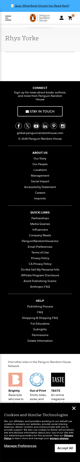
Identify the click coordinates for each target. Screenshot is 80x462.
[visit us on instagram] (62, 126)
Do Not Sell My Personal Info (40, 270)
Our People (40, 164)
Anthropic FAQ (40, 287)
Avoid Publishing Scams (40, 281)
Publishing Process (40, 306)
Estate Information (40, 341)
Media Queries (40, 224)
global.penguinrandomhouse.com (40, 133)
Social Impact (40, 181)
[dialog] (40, 432)
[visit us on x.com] (27, 126)
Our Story (40, 158)
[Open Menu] (8, 18)
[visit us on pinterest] (54, 126)
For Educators (40, 324)
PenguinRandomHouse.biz (40, 241)
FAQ (40, 312)
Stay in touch (42, 111)
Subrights (40, 329)
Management (40, 176)
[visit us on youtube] (36, 126)
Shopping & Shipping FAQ (40, 318)
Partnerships (40, 218)
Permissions (40, 335)
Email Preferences (40, 247)
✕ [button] (73, 409)
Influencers (40, 230)
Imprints (40, 198)
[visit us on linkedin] (45, 126)
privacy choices (59, 438)
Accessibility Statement (40, 187)
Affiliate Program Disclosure (40, 275)
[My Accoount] (61, 18)
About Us (40, 153)
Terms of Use (40, 252)
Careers (40, 193)
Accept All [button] (65, 448)
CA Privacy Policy (40, 264)
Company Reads (40, 235)
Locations (40, 170)
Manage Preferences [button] (20, 446)
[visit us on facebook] (18, 126)
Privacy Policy (40, 258)
